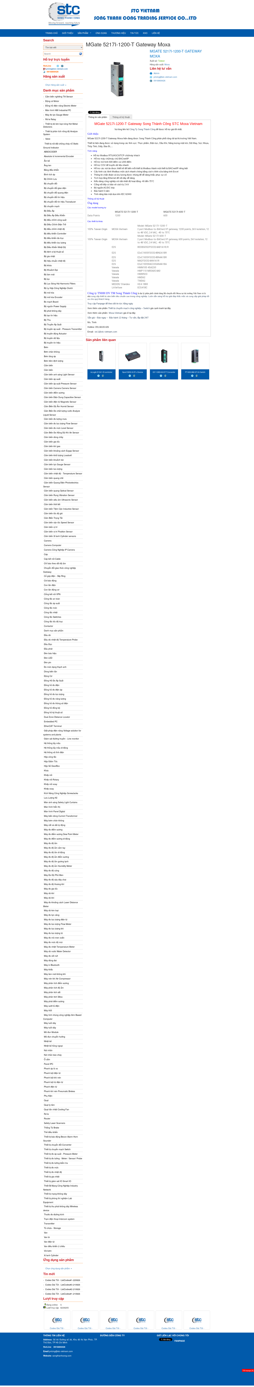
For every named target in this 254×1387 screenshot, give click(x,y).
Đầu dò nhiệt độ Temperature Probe (61, 639)
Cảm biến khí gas (52, 446)
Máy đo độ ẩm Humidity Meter (58, 865)
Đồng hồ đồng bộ (52, 707)
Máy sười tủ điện (51, 1005)
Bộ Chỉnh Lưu (50, 178)
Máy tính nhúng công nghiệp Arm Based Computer (62, 1016)
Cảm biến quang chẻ (53, 478)
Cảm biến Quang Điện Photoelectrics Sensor (60, 484)
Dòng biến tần (50, 671)
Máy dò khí (49, 893)
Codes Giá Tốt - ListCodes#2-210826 (62, 1289)
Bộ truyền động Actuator (55, 333)
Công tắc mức (50, 607)
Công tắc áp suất (52, 603)
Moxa (167, 64)
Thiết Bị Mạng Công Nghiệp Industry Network (60, 1187)
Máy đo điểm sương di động (57, 838)
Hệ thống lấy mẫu (52, 743)
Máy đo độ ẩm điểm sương (56, 856)
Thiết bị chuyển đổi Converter (57, 1144)
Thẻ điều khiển (51, 1132)
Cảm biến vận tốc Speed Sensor (59, 522)
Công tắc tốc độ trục (53, 621)
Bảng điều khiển (51, 169)
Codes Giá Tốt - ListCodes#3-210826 (62, 1284)
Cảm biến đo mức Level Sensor (58, 427)
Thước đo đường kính (54, 1214)
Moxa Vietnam (116, 313)
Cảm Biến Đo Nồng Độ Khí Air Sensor (61, 432)
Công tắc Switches (52, 616)
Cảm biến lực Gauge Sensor (57, 464)
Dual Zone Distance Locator (57, 716)
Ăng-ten (47, 165)
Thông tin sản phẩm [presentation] (97, 117)
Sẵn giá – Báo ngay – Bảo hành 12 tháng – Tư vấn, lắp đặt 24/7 (117, 317)
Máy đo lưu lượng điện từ (55, 919)
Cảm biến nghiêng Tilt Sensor (59, 96)
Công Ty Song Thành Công (142, 129)
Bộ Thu (47, 319)
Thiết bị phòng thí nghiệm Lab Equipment (57, 1200)
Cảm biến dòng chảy (53, 437)
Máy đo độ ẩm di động (54, 852)
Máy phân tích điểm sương (56, 983)
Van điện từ (49, 1241)
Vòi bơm (48, 1250)
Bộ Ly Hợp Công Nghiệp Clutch (58, 288)
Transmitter (49, 1223)
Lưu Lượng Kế (50, 797)
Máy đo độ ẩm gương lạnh (56, 861)
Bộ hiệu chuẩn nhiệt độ (54, 260)
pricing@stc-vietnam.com (57, 68)
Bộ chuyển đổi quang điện (56, 192)
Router (47, 1118)
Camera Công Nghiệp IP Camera (59, 549)
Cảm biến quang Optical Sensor (59, 490)
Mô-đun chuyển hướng (54, 1036)
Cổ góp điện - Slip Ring (54, 575)
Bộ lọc (47, 278)
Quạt (46, 1100)
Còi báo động (50, 580)
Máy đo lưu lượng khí (54, 928)
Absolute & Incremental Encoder (59, 156)
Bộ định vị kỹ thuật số (54, 251)
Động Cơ (48, 676)
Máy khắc (48, 969)
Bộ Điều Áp (49, 210)
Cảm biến (48, 365)
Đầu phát (48, 648)
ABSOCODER (50, 151)
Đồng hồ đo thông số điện (56, 703)
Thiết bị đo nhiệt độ (53, 1172)
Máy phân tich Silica (53, 996)
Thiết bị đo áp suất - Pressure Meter (61, 1153)
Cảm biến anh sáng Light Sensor (59, 374)
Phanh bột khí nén (52, 1077)
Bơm (46, 347)
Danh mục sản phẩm (53, 630)
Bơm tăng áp (50, 356)
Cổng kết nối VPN (52, 594)
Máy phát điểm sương (54, 1001)
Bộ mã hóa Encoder (53, 297)
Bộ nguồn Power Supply (55, 306)
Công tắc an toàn (52, 598)
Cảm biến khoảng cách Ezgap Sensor (61, 450)
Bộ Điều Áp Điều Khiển (54, 215)
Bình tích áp (49, 174)
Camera (47, 540)
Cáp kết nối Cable (52, 558)
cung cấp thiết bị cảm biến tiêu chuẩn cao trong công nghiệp (119, 296)
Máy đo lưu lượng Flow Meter (57, 924)
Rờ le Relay (50, 119)
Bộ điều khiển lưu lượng (55, 242)
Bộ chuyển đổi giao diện (55, 188)
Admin (156, 73)
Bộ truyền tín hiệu (52, 342)
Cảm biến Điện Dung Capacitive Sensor (62, 397)
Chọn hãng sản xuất (55, 84)
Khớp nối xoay (50, 784)
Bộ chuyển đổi (50, 183)
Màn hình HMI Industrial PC (58, 110)
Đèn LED (48, 657)
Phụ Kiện (48, 1095)
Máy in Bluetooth (52, 964)
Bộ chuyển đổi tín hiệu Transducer (60, 201)
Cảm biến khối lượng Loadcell (58, 455)
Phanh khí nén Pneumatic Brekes (59, 1091)
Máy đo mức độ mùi (53, 942)
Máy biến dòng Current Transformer (60, 815)
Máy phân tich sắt (52, 992)
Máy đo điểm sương (53, 829)
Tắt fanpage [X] (248, 1370)
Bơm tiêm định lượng (53, 360)
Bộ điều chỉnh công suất (55, 219)
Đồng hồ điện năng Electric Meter (60, 105)
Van (45, 1232)
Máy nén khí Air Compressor (57, 978)
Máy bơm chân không (54, 820)
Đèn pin (47, 662)
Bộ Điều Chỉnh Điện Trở (55, 224)
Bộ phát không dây (52, 310)
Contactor (48, 625)
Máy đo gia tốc (51, 888)
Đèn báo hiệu (50, 653)
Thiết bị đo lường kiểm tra (56, 1162)
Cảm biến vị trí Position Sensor (58, 531)
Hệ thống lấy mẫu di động (56, 747)
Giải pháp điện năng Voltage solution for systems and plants (62, 732)
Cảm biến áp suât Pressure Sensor (60, 383)
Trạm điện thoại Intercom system (59, 1218)
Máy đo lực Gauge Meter (56, 114)
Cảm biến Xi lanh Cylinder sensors (60, 536)
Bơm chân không (52, 351)
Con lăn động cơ (51, 589)
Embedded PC (50, 721)
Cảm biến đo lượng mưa (55, 418)
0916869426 (159, 80)
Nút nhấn (48, 1050)
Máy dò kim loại (51, 910)
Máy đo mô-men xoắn (54, 937)
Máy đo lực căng (51, 914)
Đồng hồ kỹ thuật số (53, 712)
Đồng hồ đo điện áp (53, 689)
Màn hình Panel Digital (54, 811)
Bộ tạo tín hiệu (50, 315)
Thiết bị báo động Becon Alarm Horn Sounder (60, 1138)
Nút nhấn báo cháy (53, 1054)
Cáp (46, 554)
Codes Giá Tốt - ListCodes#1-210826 (62, 1293)
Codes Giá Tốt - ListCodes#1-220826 (62, 1280)
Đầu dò (47, 635)
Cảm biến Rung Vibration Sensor (59, 495)
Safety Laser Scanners (54, 1123)
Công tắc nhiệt (50, 612)
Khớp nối (48, 775)
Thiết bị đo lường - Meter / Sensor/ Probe (63, 1158)
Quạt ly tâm (49, 1104)
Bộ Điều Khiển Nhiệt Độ (55, 247)
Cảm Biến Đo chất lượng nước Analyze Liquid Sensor (61, 412)
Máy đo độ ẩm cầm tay (54, 847)
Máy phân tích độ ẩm (54, 987)
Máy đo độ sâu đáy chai (55, 879)
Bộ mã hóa (49, 292)
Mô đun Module (51, 1032)
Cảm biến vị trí (50, 526)
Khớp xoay (49, 788)
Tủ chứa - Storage (52, 1228)
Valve (47, 138)
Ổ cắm (47, 1059)
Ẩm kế (47, 160)
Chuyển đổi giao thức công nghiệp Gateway (59, 569)
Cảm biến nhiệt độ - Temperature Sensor (63, 473)
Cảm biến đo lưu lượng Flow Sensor (60, 423)
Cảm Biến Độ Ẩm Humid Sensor (59, 406)
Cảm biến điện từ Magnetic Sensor (60, 401)
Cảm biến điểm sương (54, 392)
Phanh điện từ (50, 1086)
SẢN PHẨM (83, 33)
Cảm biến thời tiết (52, 504)
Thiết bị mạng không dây (55, 1193)
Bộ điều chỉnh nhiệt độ (54, 228)
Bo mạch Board (51, 301)
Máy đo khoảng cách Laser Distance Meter (60, 904)
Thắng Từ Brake (51, 1127)
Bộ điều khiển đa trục (54, 238)
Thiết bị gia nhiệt (51, 1176)
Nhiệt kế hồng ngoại (53, 1045)
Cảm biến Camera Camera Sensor (60, 388)
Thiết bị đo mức (51, 1167)
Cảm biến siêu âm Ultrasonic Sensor (61, 499)
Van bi (47, 1237)
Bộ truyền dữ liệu (52, 338)
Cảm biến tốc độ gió (53, 513)
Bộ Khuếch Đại (51, 269)
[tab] (98, 117)
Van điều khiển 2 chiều (54, 1246)
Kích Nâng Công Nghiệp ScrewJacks (61, 793)
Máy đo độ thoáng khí (54, 884)
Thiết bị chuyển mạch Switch (57, 1149)
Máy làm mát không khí (55, 974)
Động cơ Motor (52, 101)
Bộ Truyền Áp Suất (52, 324)
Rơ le (46, 1113)
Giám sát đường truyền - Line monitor (61, 738)
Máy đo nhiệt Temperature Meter (59, 946)
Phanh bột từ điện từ (53, 1082)
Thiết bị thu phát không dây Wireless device (60, 1208)
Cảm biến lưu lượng (53, 468)
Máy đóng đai (50, 960)
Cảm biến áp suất (52, 379)
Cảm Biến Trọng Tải (53, 517)
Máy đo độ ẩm (50, 843)
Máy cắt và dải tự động (54, 825)
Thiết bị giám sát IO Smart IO (57, 1181)
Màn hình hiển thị (52, 806)
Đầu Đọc (48, 644)
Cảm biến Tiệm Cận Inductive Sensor (61, 508)
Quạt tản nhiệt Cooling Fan (56, 1109)
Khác (46, 770)
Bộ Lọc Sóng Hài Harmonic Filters (59, 283)
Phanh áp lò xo (51, 1068)
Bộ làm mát (49, 274)
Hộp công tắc (50, 756)
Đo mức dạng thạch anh (55, 666)
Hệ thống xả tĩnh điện (54, 752)
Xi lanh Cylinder (51, 1255)
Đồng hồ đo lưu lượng (54, 694)
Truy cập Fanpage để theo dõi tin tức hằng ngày (110, 303)
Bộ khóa (48, 265)
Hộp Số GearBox (52, 765)
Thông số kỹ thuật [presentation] (121, 117)
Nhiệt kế (48, 1041)
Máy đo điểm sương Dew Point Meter (61, 834)
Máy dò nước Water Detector (57, 951)
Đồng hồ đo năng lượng (55, 698)
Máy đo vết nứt (51, 955)
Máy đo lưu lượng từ (53, 933)
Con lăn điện (50, 585)
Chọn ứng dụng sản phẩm (57, 1268)
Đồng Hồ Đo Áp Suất (53, 680)
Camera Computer (52, 545)
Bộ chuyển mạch (52, 206)
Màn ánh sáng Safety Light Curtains (60, 802)
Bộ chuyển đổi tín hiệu (54, 197)
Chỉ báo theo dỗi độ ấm (55, 563)
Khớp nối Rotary (51, 779)
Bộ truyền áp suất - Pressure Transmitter (63, 329)
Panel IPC (48, 1063)
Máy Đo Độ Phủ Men (53, 875)
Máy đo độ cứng (51, 870)
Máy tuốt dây (50, 1023)
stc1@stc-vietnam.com (106, 331)
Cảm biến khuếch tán (54, 459)
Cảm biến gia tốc (52, 441)
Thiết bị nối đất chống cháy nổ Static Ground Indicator (60, 145)
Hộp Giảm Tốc (50, 761)
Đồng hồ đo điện (51, 685)
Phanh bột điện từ (52, 1073)
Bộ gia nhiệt (49, 256)
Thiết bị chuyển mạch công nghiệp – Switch (129, 308)
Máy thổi (48, 1010)
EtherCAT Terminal (53, 726)
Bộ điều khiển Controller (55, 233)
